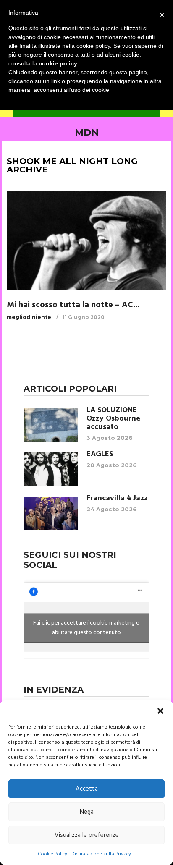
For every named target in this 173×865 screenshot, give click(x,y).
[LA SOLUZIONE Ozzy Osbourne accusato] (51, 425)
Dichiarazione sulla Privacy (101, 854)
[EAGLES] (51, 469)
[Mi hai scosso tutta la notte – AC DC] (86, 240)
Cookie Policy (52, 854)
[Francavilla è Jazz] (51, 513)
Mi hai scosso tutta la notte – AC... (73, 305)
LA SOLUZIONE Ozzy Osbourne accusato (113, 418)
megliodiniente (29, 317)
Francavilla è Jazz (117, 498)
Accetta (87, 789)
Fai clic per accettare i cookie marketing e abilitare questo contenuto (86, 628)
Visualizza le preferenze (87, 835)
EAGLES (99, 454)
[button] (160, 711)
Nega (87, 812)
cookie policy (58, 63)
